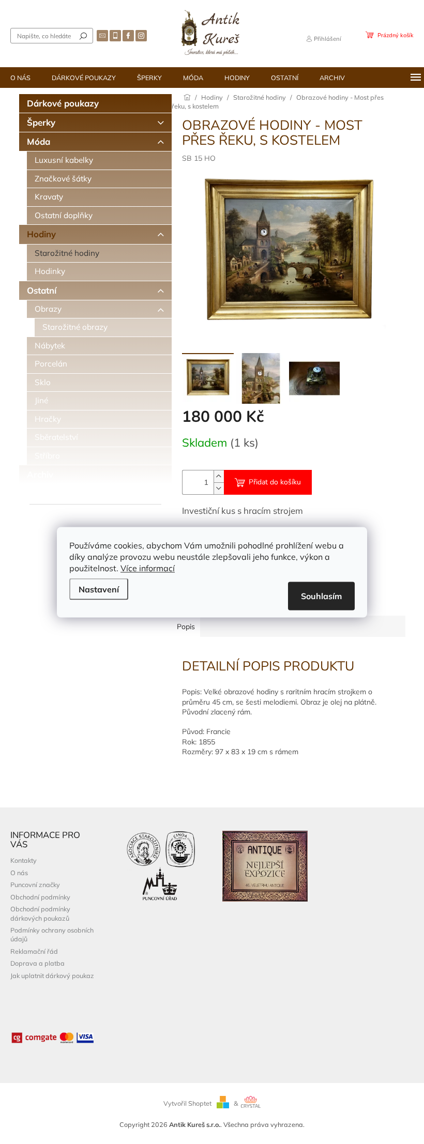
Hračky (48, 419)
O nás (19, 872)
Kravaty (49, 197)
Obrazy (48, 309)
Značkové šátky (63, 179)
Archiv (40, 474)
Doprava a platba (37, 963)
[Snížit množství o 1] (219, 488)
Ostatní (41, 290)
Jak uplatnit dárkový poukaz (52, 975)
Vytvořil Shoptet (187, 1103)
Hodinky (50, 271)
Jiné (41, 400)
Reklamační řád (34, 951)
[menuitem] (20, 77)
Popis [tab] (186, 626)
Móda (38, 141)
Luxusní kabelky (64, 160)
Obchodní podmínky (40, 897)
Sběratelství (56, 437)
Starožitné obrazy (75, 327)
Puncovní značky (35, 884)
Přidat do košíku (275, 482)
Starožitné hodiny (67, 253)
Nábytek (50, 345)
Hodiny (41, 233)
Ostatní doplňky (64, 215)
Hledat (83, 35)
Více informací (147, 567)
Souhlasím (321, 595)
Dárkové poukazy (63, 103)
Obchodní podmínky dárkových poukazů (40, 913)
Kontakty (23, 860)
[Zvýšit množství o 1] (219, 476)
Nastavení (99, 589)
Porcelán (51, 364)
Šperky (41, 122)
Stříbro (47, 456)
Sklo (43, 382)
